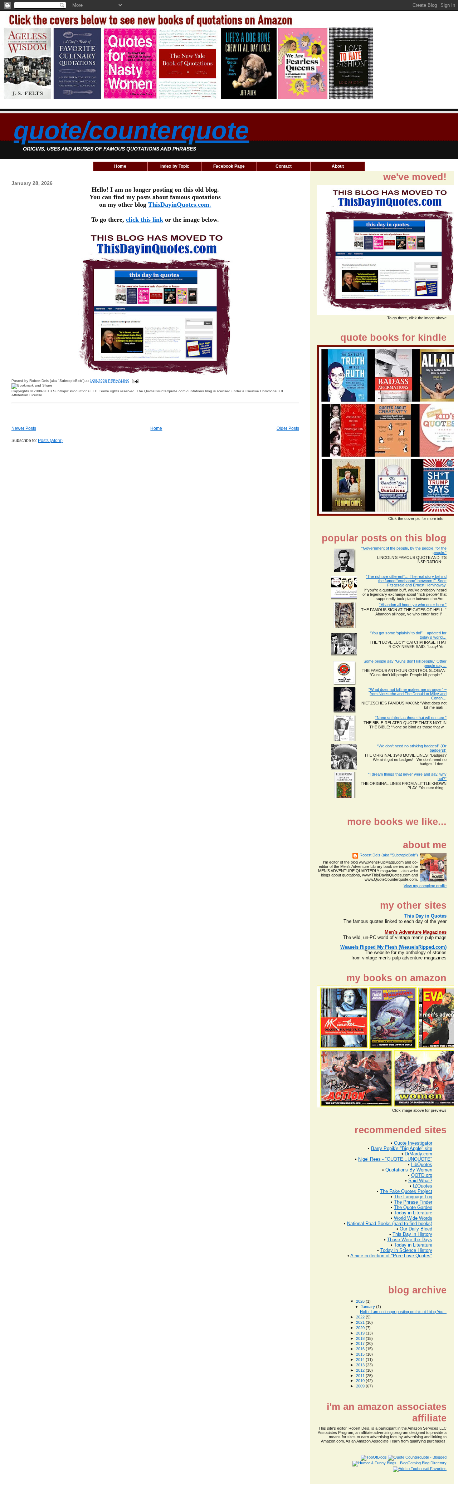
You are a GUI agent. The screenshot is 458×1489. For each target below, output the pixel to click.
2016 (361, 1349)
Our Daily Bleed (416, 1229)
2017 (361, 1343)
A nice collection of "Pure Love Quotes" (391, 1255)
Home (156, 428)
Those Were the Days (409, 1239)
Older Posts (288, 428)
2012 (361, 1370)
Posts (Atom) (50, 440)
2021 (361, 1322)
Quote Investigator (413, 1143)
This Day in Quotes (425, 916)
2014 (361, 1359)
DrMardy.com (418, 1153)
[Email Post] (134, 381)
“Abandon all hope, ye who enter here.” (413, 605)
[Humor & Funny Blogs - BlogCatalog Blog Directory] (399, 1463)
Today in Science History (406, 1250)
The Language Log (413, 1196)
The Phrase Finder (413, 1202)
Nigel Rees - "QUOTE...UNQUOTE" (395, 1159)
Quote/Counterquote (131, 130)
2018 (361, 1338)
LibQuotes (421, 1164)
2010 (361, 1381)
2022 (361, 1317)
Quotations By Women (408, 1170)
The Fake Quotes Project (406, 1191)
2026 (361, 1301)
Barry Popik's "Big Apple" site (401, 1148)
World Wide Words (413, 1218)
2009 (361, 1386)
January (368, 1306)
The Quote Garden (413, 1207)
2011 (361, 1375)
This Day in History (412, 1234)
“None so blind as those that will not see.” (411, 718)
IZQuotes (422, 1186)
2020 (361, 1328)
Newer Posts (23, 428)
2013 (361, 1365)
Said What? (420, 1180)
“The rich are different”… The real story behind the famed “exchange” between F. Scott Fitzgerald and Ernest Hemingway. (406, 580)
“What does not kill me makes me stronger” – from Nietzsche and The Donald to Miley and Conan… (408, 693)
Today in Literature (413, 1212)
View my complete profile (425, 886)
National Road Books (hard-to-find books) (389, 1223)
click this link (144, 219)
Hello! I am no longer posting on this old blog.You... (403, 1311)
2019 (361, 1333)
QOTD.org (421, 1175)
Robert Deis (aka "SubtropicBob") (389, 855)
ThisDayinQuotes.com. (179, 204)
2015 (361, 1354)
